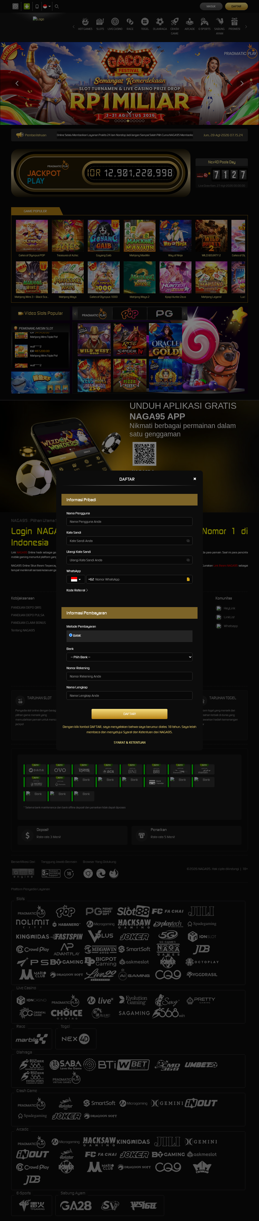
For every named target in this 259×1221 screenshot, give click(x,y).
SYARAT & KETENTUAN (129, 742)
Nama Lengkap (77, 687)
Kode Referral (76, 590)
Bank (70, 649)
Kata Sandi (74, 532)
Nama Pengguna (78, 513)
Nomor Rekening (78, 668)
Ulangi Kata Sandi (79, 552)
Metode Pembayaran (81, 626)
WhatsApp (74, 571)
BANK (76, 635)
